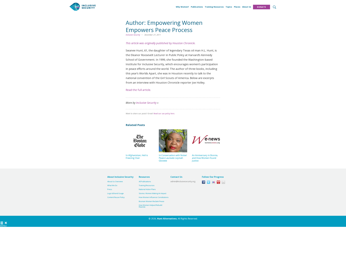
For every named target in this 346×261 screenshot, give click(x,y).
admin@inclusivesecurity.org (182, 181)
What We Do (112, 185)
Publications (197, 7)
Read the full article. (138, 90)
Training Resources (214, 7)
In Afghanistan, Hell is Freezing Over (137, 156)
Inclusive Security (133, 34)
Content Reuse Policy (115, 197)
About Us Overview (115, 181)
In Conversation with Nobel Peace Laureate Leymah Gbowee (173, 158)
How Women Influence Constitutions (154, 197)
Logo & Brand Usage (115, 193)
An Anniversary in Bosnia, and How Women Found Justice (205, 158)
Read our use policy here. (164, 113)
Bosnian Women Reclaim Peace (151, 201)
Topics (229, 7)
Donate (261, 7)
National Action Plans (147, 189)
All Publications (145, 181)
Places (237, 7)
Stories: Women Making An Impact (152, 193)
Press (109, 189)
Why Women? (182, 7)
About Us (246, 7)
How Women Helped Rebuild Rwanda (150, 206)
